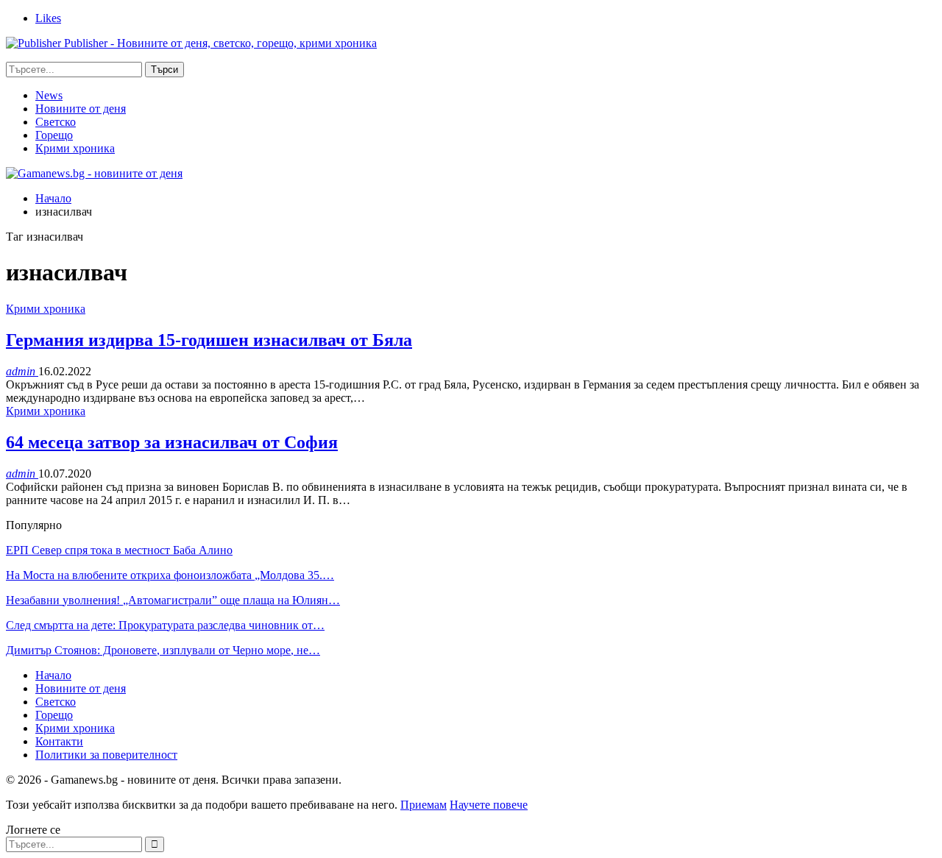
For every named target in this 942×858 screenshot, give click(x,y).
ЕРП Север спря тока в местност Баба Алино (119, 550)
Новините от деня (80, 108)
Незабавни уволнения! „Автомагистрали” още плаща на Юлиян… (173, 600)
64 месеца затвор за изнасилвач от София (172, 442)
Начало (53, 675)
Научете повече (489, 804)
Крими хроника (75, 148)
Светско (55, 122)
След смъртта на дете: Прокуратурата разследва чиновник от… (165, 625)
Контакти (59, 741)
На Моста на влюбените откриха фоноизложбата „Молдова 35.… (170, 575)
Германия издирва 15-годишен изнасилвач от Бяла (209, 340)
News (49, 95)
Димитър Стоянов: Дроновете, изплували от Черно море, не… (163, 650)
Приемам (423, 804)
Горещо (54, 135)
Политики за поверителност (106, 754)
